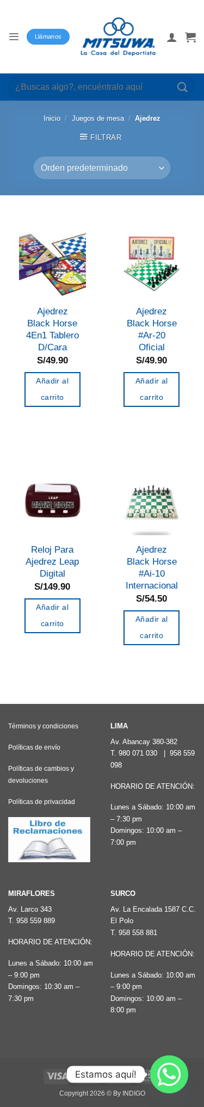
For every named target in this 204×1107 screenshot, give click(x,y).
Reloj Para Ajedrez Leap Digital (52, 562)
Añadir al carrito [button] (52, 389)
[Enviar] (183, 86)
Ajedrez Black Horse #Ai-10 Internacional (152, 568)
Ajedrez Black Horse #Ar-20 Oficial (152, 329)
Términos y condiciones (43, 726)
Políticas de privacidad (41, 802)
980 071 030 (138, 753)
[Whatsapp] (169, 1074)
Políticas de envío (34, 747)
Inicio (52, 118)
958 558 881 (138, 933)
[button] (13, 36)
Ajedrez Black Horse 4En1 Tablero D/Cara (52, 329)
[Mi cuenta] (171, 37)
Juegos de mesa (98, 118)
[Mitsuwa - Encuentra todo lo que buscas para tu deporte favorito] (118, 37)
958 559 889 (35, 921)
